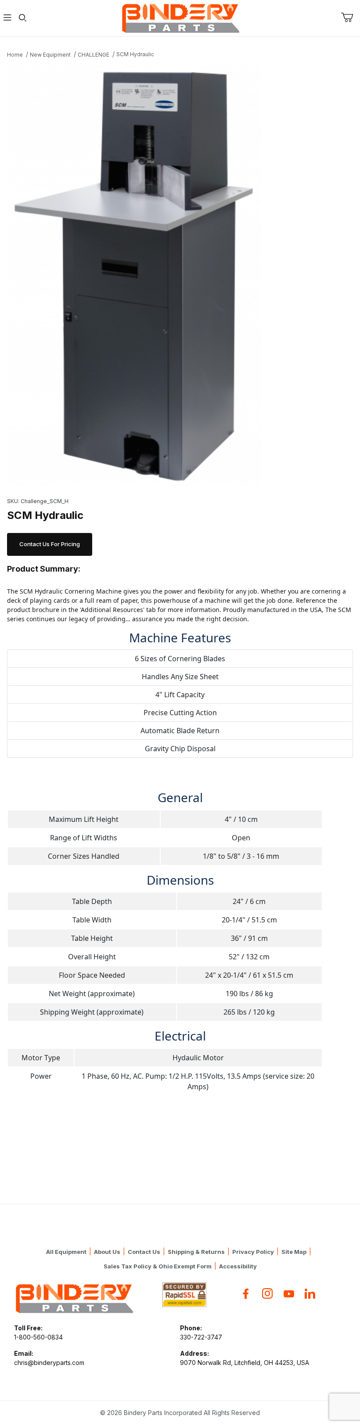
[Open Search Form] (22, 18)
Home (15, 54)
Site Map (293, 1251)
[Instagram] (267, 1293)
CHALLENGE (93, 54)
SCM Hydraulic (135, 54)
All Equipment (66, 1251)
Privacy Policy (253, 1251)
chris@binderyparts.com (49, 1362)
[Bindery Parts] (179, 17)
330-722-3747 (201, 1337)
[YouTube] (288, 1293)
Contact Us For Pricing (49, 543)
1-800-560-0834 (38, 1337)
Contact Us (144, 1251)
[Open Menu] (7, 18)
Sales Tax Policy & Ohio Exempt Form (158, 1266)
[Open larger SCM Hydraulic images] (180, 275)
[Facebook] (245, 1293)
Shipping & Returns (196, 1251)
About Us (107, 1251)
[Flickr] (309, 1293)
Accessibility (238, 1266)
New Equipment (50, 54)
